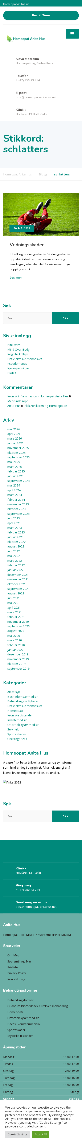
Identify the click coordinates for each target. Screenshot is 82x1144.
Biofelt (11, 373)
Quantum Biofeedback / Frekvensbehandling (37, 1006)
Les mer (16, 277)
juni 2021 (13, 598)
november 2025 (18, 448)
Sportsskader (16, 1030)
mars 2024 (14, 495)
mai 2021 (13, 603)
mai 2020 (13, 636)
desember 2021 (18, 575)
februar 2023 (16, 532)
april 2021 (14, 608)
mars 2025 (14, 467)
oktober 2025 (16, 453)
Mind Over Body (18, 350)
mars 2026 (14, 438)
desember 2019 (18, 654)
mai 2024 (13, 485)
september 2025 (18, 457)
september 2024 (18, 481)
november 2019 (18, 659)
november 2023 (18, 504)
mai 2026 (13, 429)
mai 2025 (13, 462)
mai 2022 (13, 556)
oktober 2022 (16, 542)
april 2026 (14, 434)
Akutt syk (13, 692)
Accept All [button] (41, 1134)
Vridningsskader (27, 245)
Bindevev (13, 345)
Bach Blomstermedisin (22, 697)
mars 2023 (14, 528)
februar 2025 (16, 471)
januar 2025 (15, 476)
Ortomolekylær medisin (23, 725)
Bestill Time (41, 15)
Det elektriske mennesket (24, 359)
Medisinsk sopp (17, 401)
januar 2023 (15, 537)
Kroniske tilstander (20, 715)
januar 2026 (15, 443)
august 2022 (15, 546)
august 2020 (15, 631)
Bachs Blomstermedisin (23, 1024)
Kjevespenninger (18, 368)
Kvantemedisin (17, 720)
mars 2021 (14, 612)
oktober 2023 (16, 509)
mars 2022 (14, 561)
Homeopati (15, 711)
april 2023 (14, 523)
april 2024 (14, 490)
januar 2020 (15, 650)
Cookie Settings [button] (18, 1134)
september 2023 (18, 514)
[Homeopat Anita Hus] (26, 38)
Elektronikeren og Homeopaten (45, 406)
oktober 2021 (16, 584)
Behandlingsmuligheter (22, 701)
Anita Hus (13, 406)
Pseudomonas (17, 364)
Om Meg (13, 955)
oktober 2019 (16, 664)
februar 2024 (16, 500)
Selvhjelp (13, 729)
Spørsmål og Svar (19, 961)
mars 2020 (14, 640)
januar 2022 (15, 570)
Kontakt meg (16, 979)
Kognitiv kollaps (18, 354)
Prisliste (12, 967)
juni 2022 (13, 551)
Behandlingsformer (20, 1000)
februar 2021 (16, 617)
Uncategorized (17, 739)
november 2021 (18, 579)
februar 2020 (16, 645)
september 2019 (18, 669)
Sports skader (16, 734)
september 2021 (18, 589)
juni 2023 (13, 518)
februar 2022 (16, 565)
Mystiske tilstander (20, 1036)
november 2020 (18, 622)
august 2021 (15, 593)
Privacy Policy (16, 973)
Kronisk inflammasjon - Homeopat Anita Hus (37, 396)
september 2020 (18, 626)
